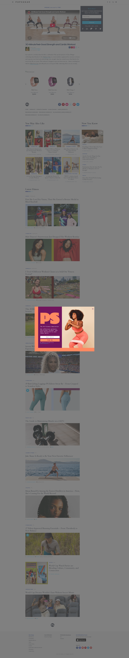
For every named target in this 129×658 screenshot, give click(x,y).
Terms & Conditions (44, 343)
